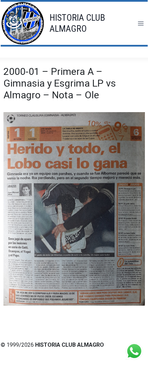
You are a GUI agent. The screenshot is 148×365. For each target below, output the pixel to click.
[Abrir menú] (140, 23)
